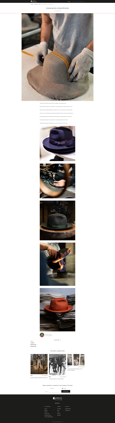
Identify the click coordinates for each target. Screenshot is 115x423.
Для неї (65, 388)
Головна (32, 4)
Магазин (69, 1)
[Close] (73, 1)
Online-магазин (46, 413)
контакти (67, 406)
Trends (32, 342)
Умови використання (47, 415)
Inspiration (33, 344)
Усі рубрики (36, 4)
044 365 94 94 (68, 408)
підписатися (65, 391)
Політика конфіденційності (48, 416)
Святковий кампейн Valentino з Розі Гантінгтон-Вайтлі (74, 369)
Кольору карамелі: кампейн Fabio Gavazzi (39, 377)
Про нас (45, 408)
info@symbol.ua (67, 410)
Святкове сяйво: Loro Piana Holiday (56, 378)
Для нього (52, 388)
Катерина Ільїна (48, 334)
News (40, 4)
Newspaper (33, 346)
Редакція (45, 410)
